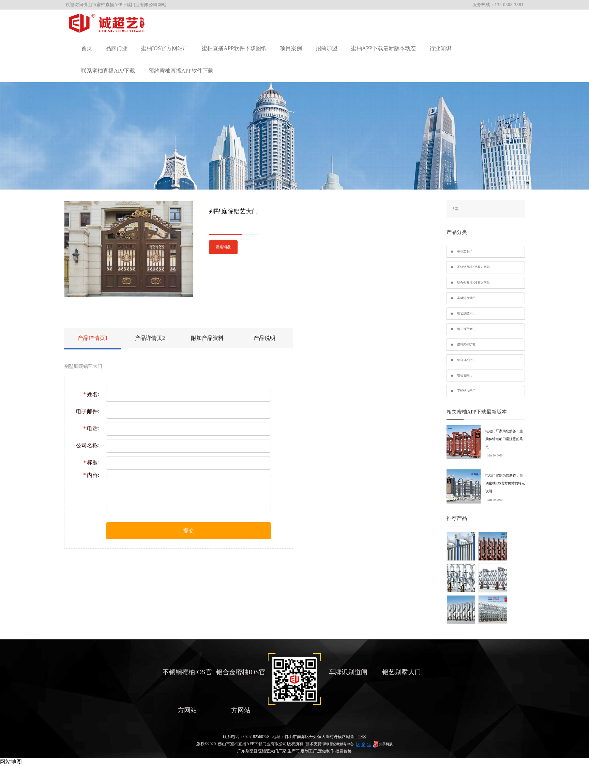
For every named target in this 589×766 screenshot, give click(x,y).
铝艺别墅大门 (466, 313)
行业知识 (440, 48)
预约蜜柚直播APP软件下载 (181, 71)
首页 (86, 48)
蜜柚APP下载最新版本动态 (383, 48)
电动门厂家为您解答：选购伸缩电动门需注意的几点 (504, 439)
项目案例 (291, 48)
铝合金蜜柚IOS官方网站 (473, 282)
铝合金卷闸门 (466, 360)
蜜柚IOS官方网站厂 (164, 48)
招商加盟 (326, 48)
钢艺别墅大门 (466, 329)
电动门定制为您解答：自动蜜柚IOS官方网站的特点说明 (505, 483)
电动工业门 (464, 251)
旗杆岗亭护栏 (466, 344)
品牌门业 (116, 48)
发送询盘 (223, 247)
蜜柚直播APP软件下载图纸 (234, 48)
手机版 (387, 744)
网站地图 (11, 762)
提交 (188, 531)
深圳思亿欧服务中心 (338, 744)
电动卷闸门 (464, 375)
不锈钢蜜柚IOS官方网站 (473, 267)
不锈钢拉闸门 (466, 390)
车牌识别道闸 (466, 298)
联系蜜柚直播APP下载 (108, 71)
